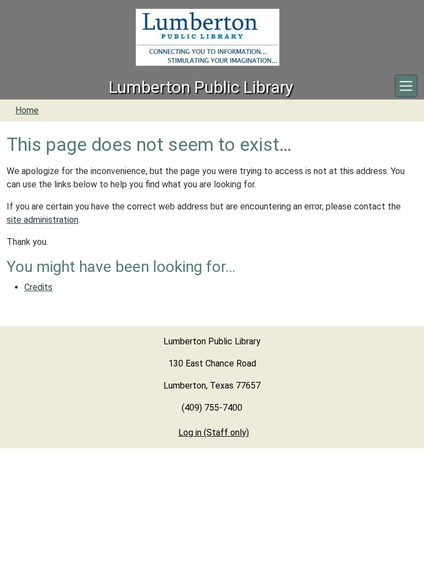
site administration (42, 219)
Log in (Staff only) (213, 432)
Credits (38, 287)
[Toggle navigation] (406, 86)
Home (27, 110)
